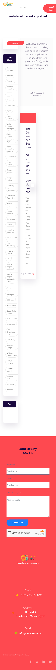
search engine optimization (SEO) (11, 277)
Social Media (11, 306)
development (11, 105)
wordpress (10, 384)
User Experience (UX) (11, 332)
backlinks (10, 76)
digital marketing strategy (10, 149)
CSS (8, 94)
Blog (32, 273)
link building (11, 219)
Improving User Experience (11, 188)
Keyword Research (10, 204)
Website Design (10, 346)
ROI (8, 259)
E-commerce (11, 157)
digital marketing (10, 117)
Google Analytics (10, 171)
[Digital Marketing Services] (8, 4)
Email (9, 478)
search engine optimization (11, 266)
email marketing (10, 163)
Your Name (12, 464)
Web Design (11, 340)
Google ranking (9, 179)
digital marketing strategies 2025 (10, 137)
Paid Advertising (11, 244)
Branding (10, 81)
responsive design (11, 252)
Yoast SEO (10, 390)
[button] (31, 7)
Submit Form (17, 522)
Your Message (13, 492)
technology (11, 324)
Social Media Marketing (11, 312)
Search (15, 43)
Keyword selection (10, 212)
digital (9, 111)
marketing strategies (10, 231)
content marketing (10, 88)
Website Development (12, 354)
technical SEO (12, 319)
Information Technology (11, 197)
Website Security (10, 362)
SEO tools (10, 300)
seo (8, 287)
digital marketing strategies (10, 126)
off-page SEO (12, 238)
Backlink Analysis (10, 69)
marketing (10, 225)
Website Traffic (10, 377)
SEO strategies (10, 293)
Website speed (10, 370)
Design (9, 100)
